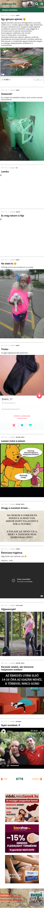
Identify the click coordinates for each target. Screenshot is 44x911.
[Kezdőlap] (10, 4)
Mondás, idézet (20, 437)
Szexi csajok (19, 605)
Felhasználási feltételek (10, 900)
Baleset (18, 212)
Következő (36, 779)
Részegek (18, 721)
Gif (16, 168)
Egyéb (17, 15)
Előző (5, 779)
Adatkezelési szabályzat (10, 897)
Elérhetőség (5, 894)
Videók (18, 549)
